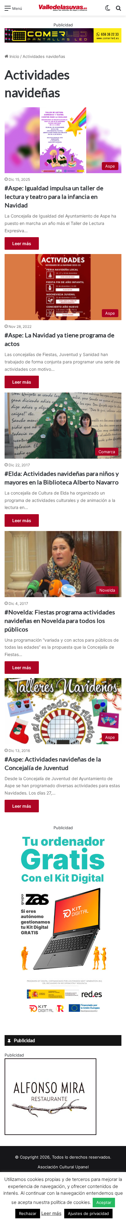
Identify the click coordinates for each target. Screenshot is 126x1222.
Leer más (21, 243)
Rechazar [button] (27, 1213)
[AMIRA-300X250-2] (50, 1133)
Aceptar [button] (103, 1202)
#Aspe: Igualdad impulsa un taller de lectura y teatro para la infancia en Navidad (54, 196)
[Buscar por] (118, 10)
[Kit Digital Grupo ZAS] (63, 1013)
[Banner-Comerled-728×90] (63, 34)
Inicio (13, 56)
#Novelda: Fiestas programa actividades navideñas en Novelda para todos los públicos (60, 620)
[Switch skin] (108, 10)
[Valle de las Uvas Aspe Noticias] (63, 7)
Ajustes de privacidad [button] (88, 1213)
